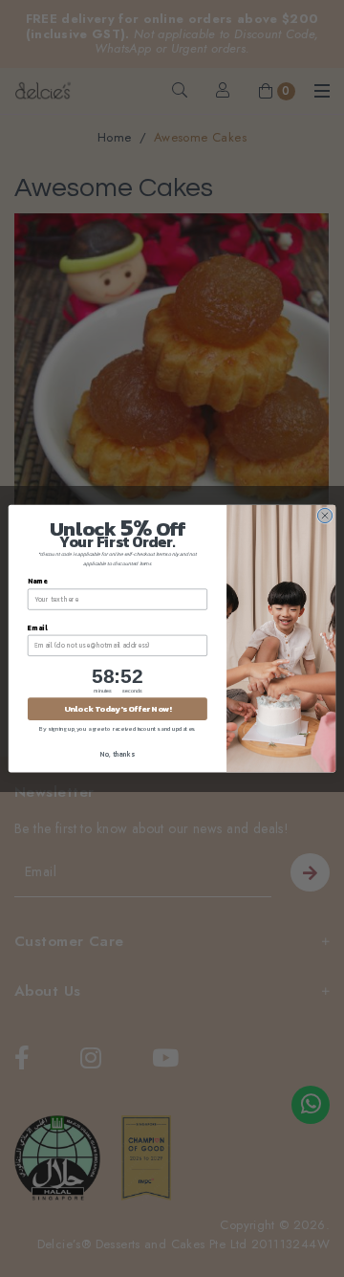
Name (37, 581)
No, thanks (117, 754)
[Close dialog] (324, 515)
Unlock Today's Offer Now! (117, 709)
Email (37, 628)
